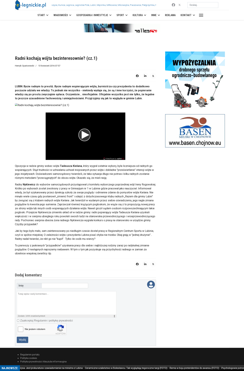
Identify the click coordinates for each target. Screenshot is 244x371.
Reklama (170, 15)
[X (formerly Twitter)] (153, 76)
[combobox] (202, 5)
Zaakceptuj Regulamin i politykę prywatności (46, 320)
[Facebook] (173, 5)
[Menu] (200, 15)
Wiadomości (60, 15)
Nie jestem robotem (35, 329)
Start (41, 15)
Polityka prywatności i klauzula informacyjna (43, 361)
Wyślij (22, 339)
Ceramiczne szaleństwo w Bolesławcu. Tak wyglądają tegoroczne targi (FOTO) (120, 368)
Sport (120, 15)
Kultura (138, 15)
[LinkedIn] (145, 76)
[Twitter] (179, 5)
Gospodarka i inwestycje (92, 15)
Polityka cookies (28, 358)
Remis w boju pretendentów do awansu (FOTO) (188, 368)
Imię (21, 285)
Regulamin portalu (30, 354)
